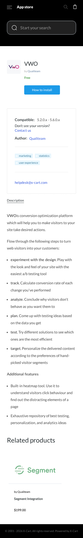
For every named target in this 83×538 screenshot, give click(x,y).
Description (15, 200)
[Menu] (9, 8)
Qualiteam (34, 71)
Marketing (25, 156)
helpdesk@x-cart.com (31, 182)
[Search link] (65, 8)
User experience (28, 162)
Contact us (23, 130)
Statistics (44, 156)
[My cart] (75, 9)
